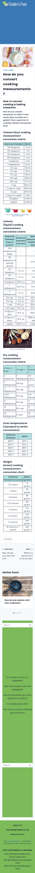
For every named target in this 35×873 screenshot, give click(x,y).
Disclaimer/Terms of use (17, 830)
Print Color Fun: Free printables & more (17, 867)
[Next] (29, 594)
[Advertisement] (17, 26)
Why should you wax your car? (8, 554)
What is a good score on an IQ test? (26, 554)
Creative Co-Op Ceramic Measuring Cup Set (20, 215)
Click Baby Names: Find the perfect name (18, 861)
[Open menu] (31, 3)
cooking (7, 539)
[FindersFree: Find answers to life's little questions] (14, 4)
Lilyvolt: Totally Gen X (17, 857)
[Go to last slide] (6, 594)
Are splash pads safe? (17, 704)
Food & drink (8, 70)
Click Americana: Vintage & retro (17, 854)
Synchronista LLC (14, 841)
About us (17, 825)
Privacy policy (17, 834)
